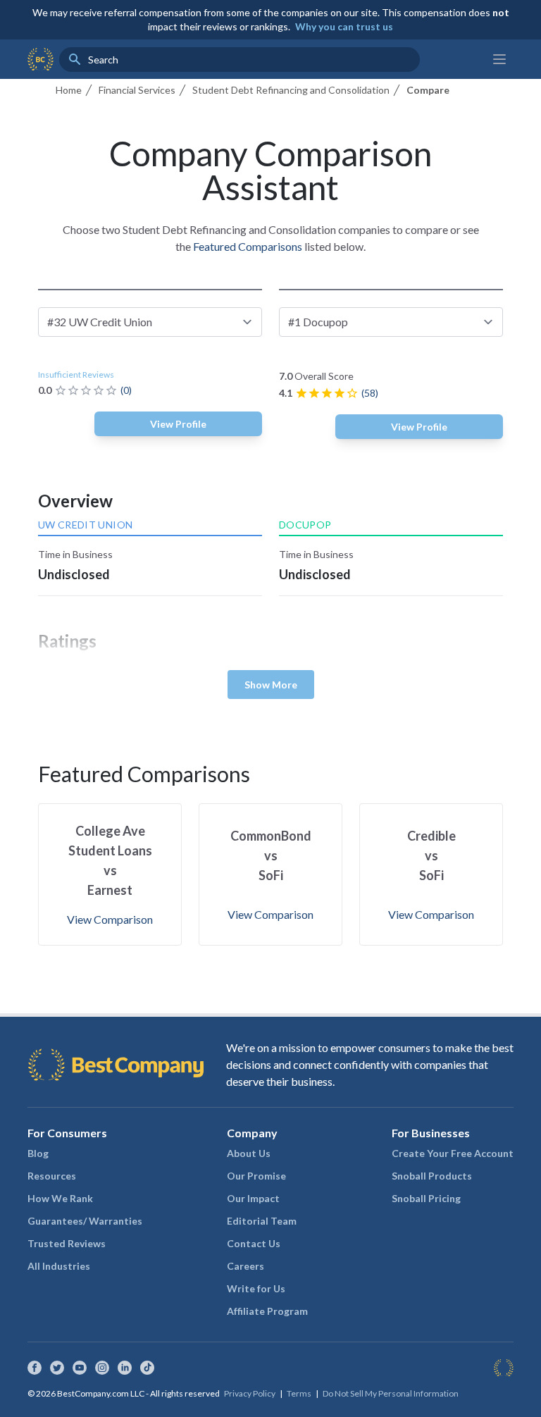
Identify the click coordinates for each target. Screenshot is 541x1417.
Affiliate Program (267, 1311)
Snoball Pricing (426, 1198)
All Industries (58, 1266)
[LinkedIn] (125, 1368)
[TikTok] (147, 1368)
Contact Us (253, 1243)
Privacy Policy (249, 1393)
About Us (248, 1153)
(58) (369, 393)
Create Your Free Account (453, 1153)
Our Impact (253, 1198)
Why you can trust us (344, 26)
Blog (38, 1153)
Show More (270, 685)
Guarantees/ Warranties (84, 1221)
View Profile (178, 424)
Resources (51, 1176)
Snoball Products (432, 1176)
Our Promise (256, 1176)
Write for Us (256, 1288)
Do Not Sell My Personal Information (391, 1393)
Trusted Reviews (66, 1243)
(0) (126, 390)
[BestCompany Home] (40, 59)
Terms (299, 1393)
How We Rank (60, 1198)
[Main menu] (499, 59)
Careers (245, 1266)
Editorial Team (262, 1221)
